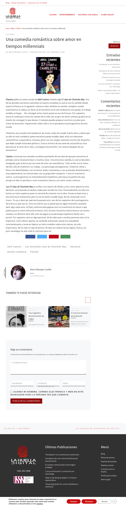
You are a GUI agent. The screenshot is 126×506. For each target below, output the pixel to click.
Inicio (8, 28)
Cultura (18, 28)
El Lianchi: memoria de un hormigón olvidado (60, 466)
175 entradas (37, 276)
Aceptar (73, 501)
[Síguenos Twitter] (119, 2)
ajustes (40, 504)
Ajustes (104, 501)
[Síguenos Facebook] (116, 2)
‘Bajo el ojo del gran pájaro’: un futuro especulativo (61, 478)
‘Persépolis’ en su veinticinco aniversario (62, 454)
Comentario (19, 363)
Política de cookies (109, 475)
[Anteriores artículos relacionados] (82, 300)
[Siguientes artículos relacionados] (88, 300)
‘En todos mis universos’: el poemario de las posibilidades (109, 113)
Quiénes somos (107, 465)
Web (65, 383)
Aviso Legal (105, 479)
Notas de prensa (108, 457)
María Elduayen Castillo (18, 52)
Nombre (16, 383)
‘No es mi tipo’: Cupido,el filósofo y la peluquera (110, 122)
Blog (12, 28)
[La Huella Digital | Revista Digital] (13, 12)
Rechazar (89, 501)
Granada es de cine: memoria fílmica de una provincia (61, 459)
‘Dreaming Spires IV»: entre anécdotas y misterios (61, 485)
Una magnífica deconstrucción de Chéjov (36, 316)
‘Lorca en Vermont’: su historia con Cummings (59, 472)
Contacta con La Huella (108, 470)
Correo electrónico (46, 384)
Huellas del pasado (109, 461)
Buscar (117, 42)
